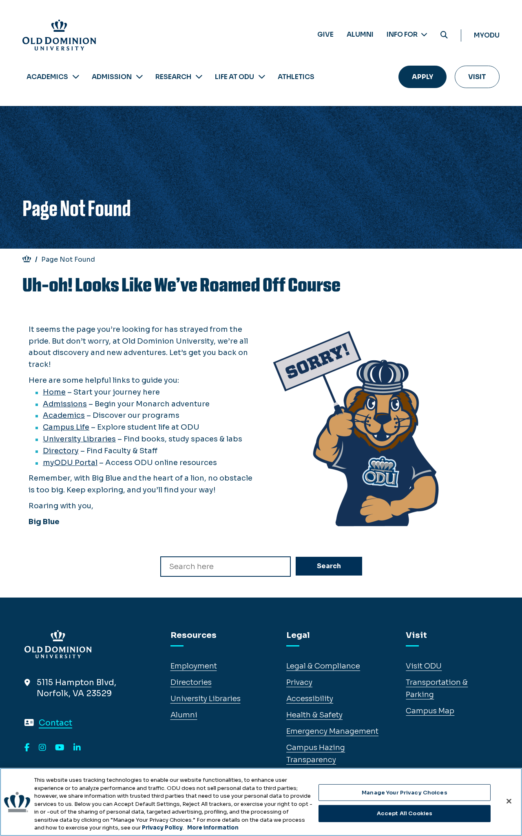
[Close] (509, 801)
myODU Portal (70, 462)
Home (54, 392)
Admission (112, 77)
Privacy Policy (162, 827)
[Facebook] (27, 747)
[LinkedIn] (77, 747)
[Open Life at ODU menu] (261, 77)
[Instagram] (42, 747)
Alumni (360, 34)
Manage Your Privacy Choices (404, 792)
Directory (61, 450)
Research (173, 77)
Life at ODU (234, 77)
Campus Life (66, 427)
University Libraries (79, 439)
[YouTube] (59, 747)
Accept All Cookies (404, 813)
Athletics (296, 77)
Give (325, 34)
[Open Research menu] (199, 77)
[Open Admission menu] (139, 77)
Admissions (65, 403)
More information (213, 827)
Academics (47, 77)
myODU (487, 35)
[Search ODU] (444, 35)
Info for (403, 34)
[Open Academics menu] (76, 77)
